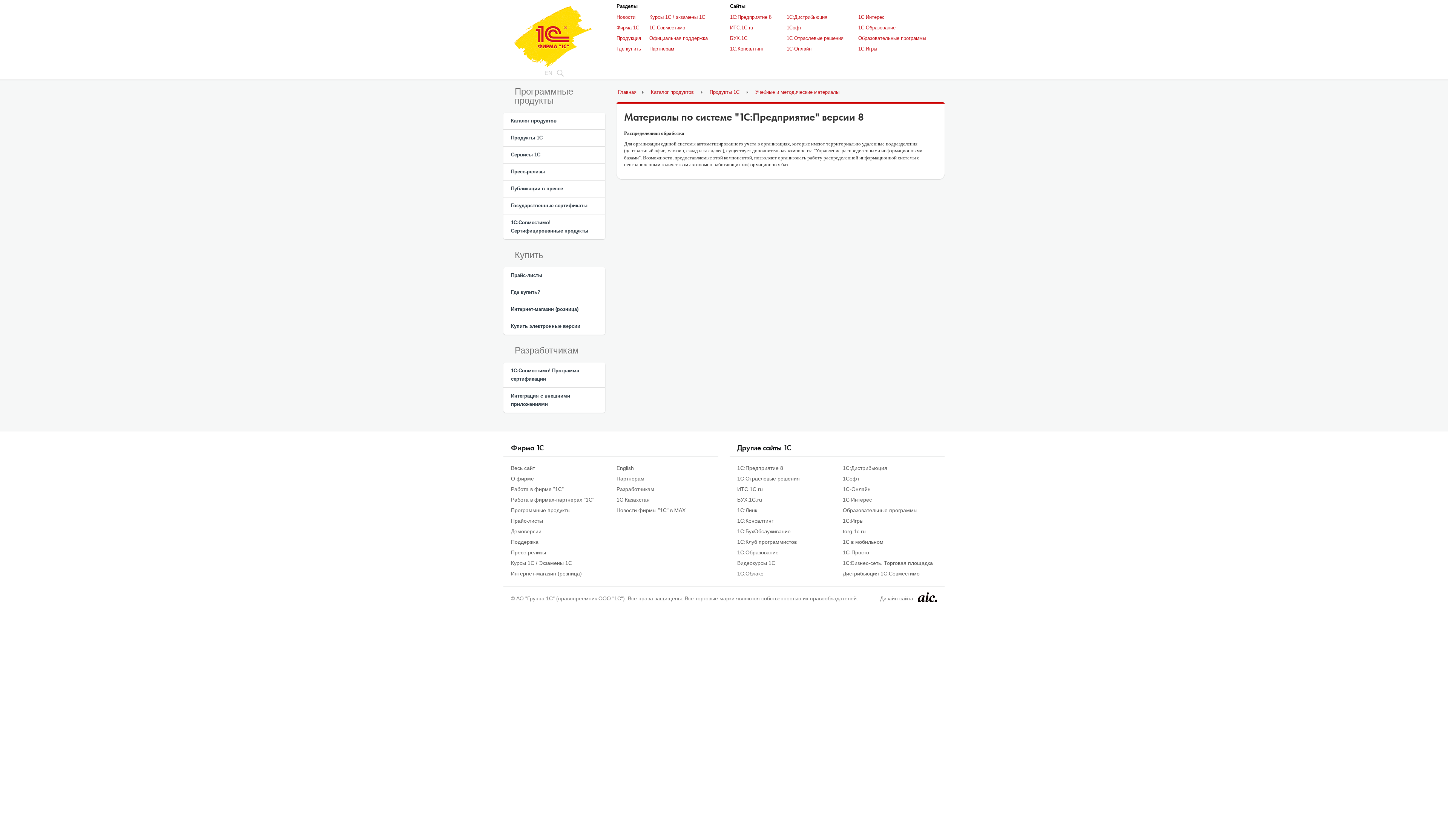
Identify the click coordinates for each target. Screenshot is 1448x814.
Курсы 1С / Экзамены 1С (541, 563)
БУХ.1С (738, 38)
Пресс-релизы (528, 171)
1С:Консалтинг (747, 49)
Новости (626, 17)
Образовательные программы (892, 38)
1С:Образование (877, 28)
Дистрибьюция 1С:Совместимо (881, 574)
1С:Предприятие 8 (751, 17)
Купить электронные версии (545, 326)
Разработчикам (635, 489)
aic (927, 597)
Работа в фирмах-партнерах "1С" (552, 500)
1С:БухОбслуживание (764, 531)
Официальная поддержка (678, 38)
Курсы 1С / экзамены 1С (677, 17)
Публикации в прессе (537, 188)
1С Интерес (871, 17)
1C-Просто (856, 552)
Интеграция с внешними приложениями (540, 400)
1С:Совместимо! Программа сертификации (545, 375)
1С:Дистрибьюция (807, 17)
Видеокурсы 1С (756, 563)
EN (548, 73)
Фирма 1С (628, 28)
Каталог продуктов (534, 121)
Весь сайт (523, 468)
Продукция (629, 38)
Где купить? (525, 292)
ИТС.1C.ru (741, 28)
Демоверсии (526, 531)
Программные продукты (541, 510)
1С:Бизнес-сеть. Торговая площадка (888, 563)
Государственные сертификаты (549, 205)
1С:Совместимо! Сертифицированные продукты (549, 227)
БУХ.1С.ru (749, 500)
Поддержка (524, 542)
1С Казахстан (633, 500)
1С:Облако (750, 574)
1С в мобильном (863, 542)
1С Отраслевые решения (815, 38)
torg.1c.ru (854, 531)
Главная (627, 92)
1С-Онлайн (799, 49)
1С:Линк (747, 510)
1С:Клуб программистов (767, 542)
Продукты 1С (527, 138)
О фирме (522, 479)
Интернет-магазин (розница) (544, 309)
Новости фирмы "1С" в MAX (651, 510)
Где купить (629, 49)
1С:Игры (867, 49)
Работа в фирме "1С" (537, 489)
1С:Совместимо (667, 28)
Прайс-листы (526, 275)
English (625, 468)
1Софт (794, 28)
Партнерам (661, 49)
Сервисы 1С (525, 155)
